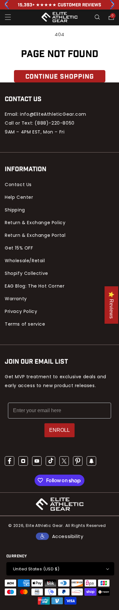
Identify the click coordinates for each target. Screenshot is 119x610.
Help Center (19, 197)
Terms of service (25, 324)
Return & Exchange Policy (35, 222)
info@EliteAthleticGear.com (53, 114)
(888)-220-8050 (54, 123)
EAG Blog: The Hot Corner (34, 286)
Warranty (16, 298)
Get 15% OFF (19, 248)
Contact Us (18, 184)
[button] (8, 17)
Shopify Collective (26, 273)
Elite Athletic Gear (44, 525)
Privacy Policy (21, 311)
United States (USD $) (36, 569)
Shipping (15, 210)
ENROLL (59, 430)
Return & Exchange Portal (35, 235)
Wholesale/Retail (25, 260)
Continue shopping (59, 77)
